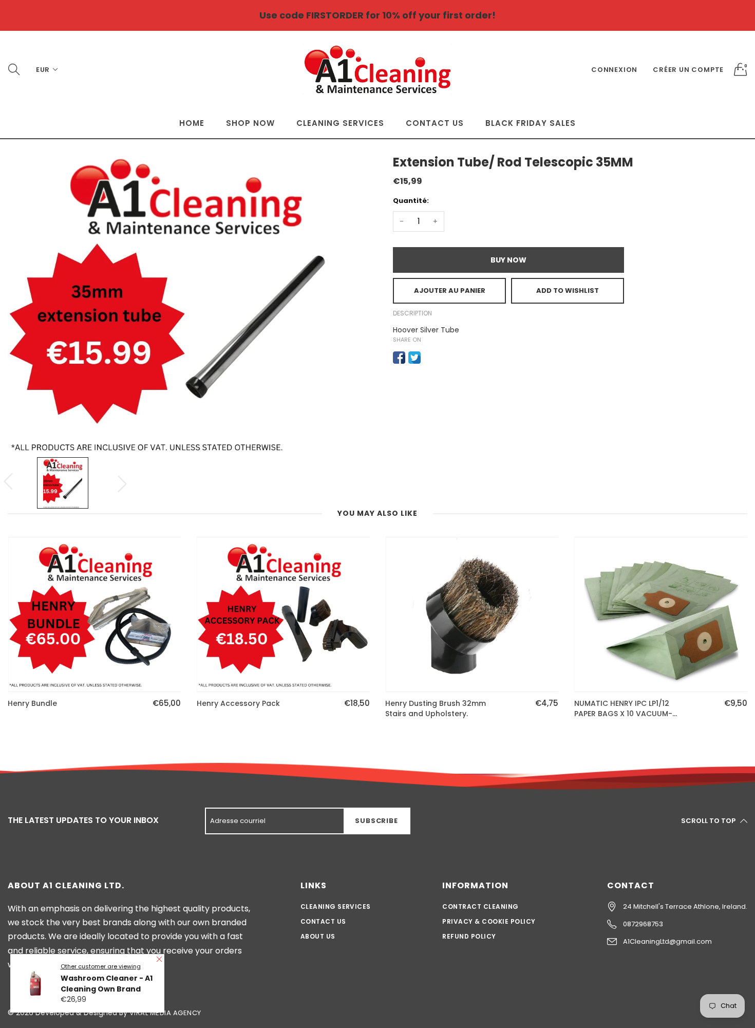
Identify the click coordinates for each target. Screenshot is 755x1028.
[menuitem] (191, 123)
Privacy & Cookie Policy (488, 921)
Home (191, 123)
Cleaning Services (340, 123)
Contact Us (435, 123)
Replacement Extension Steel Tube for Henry (628, 709)
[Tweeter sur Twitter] (414, 357)
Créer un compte (688, 69)
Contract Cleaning (480, 906)
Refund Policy (469, 936)
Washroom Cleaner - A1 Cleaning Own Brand (107, 983)
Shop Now (250, 123)
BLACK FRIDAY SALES (530, 123)
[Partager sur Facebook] (399, 357)
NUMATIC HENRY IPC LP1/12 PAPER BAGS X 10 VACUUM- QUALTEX (434, 709)
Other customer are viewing (101, 966)
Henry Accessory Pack (49, 703)
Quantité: (411, 200)
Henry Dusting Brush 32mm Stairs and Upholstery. (247, 709)
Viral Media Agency (165, 1013)
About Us (317, 936)
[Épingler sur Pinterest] (430, 357)
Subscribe (376, 821)
